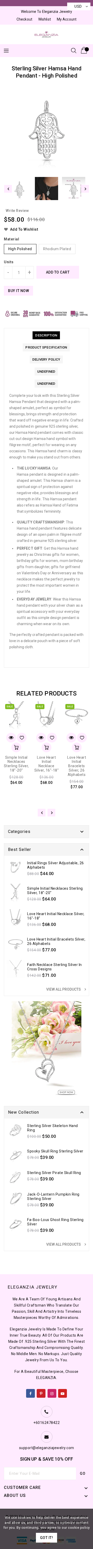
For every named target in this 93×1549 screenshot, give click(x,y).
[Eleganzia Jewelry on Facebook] (30, 1392)
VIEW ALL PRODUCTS (67, 989)
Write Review (17, 211)
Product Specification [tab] (46, 347)
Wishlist (44, 19)
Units (9, 262)
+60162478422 (46, 1423)
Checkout (24, 19)
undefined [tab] (46, 371)
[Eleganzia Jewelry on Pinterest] (41, 1392)
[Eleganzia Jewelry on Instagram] (52, 1392)
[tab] (46, 335)
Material (11, 239)
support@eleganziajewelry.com (46, 1448)
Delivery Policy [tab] (46, 359)
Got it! (46, 1538)
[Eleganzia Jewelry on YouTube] (63, 1392)
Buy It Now (18, 291)
